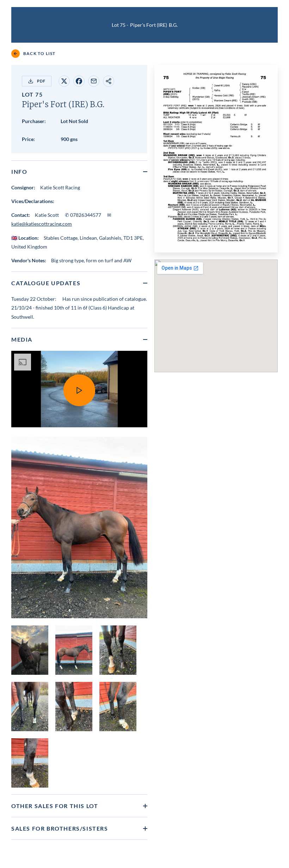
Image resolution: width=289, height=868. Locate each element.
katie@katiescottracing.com (41, 224)
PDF (41, 81)
